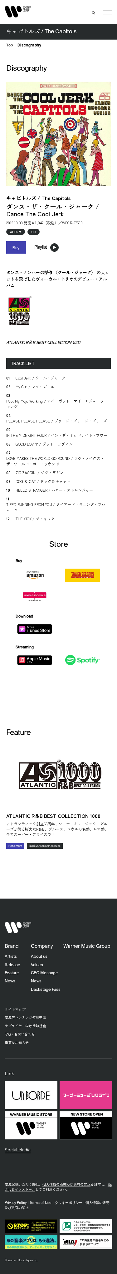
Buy (16, 247)
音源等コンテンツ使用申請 (25, 1017)
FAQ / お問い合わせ (20, 1034)
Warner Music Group (86, 946)
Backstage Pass (46, 990)
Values (37, 965)
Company (42, 946)
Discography (29, 45)
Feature (12, 973)
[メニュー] (107, 12)
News (10, 981)
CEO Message (44, 973)
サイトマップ (15, 1009)
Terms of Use (40, 1203)
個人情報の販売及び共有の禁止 (66, 1184)
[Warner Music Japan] (18, 927)
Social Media (18, 1149)
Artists (11, 957)
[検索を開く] (93, 12)
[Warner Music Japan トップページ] (18, 11)
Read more (15, 846)
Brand (12, 946)
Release (12, 965)
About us (39, 957)
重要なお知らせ (17, 1042)
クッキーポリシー (68, 1203)
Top (9, 45)
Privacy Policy (16, 1203)
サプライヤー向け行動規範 (25, 1025)
